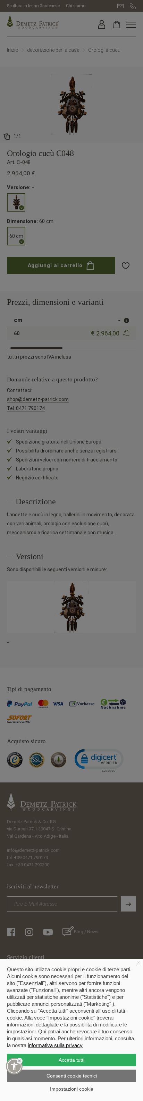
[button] (14, 1066)
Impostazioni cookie (71, 1089)
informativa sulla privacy (55, 1045)
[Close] (20, 1061)
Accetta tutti (71, 1060)
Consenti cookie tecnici (72, 1076)
